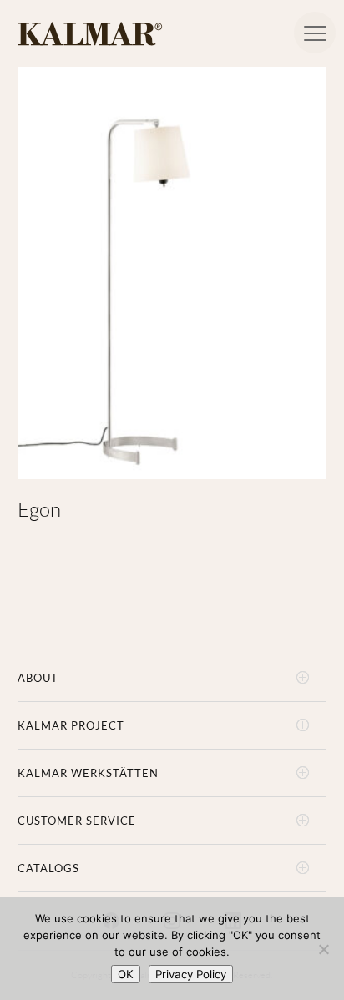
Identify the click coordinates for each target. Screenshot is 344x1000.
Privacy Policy (190, 974)
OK (126, 974)
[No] (323, 949)
